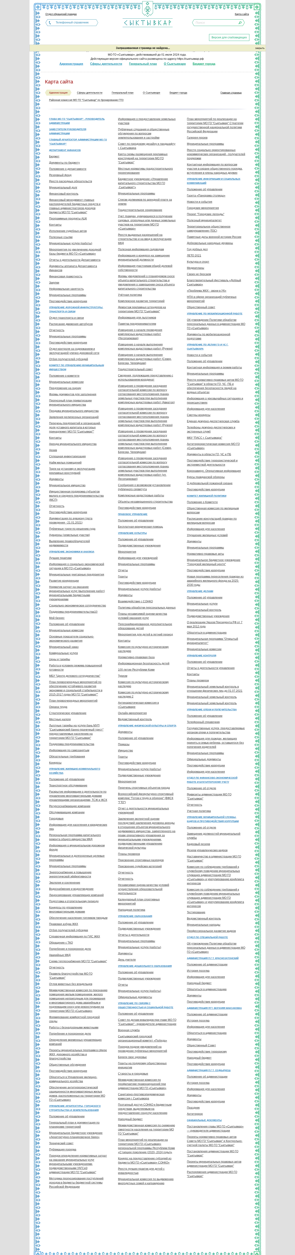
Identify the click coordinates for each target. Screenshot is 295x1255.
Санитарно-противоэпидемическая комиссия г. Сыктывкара (141, 1096)
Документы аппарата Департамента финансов (73, 268)
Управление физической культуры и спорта (147, 725)
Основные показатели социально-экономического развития (71, 638)
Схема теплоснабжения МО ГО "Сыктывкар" (78, 961)
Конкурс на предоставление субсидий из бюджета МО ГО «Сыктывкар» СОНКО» (144, 1160)
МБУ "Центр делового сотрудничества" (74, 675)
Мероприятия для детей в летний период (145, 634)
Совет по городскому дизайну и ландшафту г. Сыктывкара (146, 146)
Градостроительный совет (135, 369)
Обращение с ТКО (61, 942)
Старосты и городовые (133, 1073)
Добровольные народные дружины (210, 243)
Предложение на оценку (65, 388)
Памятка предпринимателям (137, 323)
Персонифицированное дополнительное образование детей (145, 626)
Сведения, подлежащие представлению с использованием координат (145, 377)
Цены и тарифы (59, 659)
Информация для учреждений (138, 558)
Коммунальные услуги (63, 653)
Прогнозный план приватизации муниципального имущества (70, 402)
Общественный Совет (201, 1045)
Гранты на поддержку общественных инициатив (142, 1065)
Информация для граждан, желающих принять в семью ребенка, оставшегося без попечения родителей (215, 742)
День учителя (127, 959)
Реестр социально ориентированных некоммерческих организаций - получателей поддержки (216, 154)
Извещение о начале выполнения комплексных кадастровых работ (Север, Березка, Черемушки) (145, 359)
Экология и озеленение (64, 882)
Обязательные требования (67, 756)
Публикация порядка (62, 1149)
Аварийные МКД (60, 955)
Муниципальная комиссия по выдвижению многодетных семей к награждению (146, 1181)
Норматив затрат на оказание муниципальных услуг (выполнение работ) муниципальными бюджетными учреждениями (77, 593)
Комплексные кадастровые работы (141, 495)
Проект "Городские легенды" (205, 214)
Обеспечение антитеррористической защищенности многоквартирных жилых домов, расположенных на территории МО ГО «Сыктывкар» (77, 1093)
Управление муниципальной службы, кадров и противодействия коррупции (213, 819)
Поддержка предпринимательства (71, 744)
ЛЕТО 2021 (194, 255)
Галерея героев (197, 137)
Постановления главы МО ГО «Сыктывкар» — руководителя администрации (215, 1128)
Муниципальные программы (67, 295)
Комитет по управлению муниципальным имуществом (76, 367)
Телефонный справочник (72, 22)
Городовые (56, 818)
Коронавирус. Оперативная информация (214, 470)
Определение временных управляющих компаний (75, 1042)
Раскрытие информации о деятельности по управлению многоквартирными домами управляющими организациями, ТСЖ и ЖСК (78, 796)
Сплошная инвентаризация (67, 456)
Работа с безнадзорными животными (73, 1027)
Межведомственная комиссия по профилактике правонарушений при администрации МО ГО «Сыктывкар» (142, 1084)
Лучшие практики (60, 558)
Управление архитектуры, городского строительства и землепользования (75, 1108)
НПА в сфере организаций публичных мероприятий (211, 299)
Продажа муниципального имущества (74, 411)
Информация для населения (206, 408)
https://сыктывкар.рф (190, 58)
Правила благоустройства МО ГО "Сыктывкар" (70, 975)
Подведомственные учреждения (139, 545)
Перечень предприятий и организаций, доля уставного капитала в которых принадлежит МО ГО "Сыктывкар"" (75, 427)
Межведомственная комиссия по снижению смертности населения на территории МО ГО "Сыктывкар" (146, 1129)
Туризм (122, 675)
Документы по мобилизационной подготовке (208, 336)
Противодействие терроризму (207, 1051)
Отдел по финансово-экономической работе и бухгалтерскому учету (212, 780)
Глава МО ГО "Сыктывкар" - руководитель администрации (77, 121)
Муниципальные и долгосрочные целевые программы (77, 858)
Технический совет (61, 1143)
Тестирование (196, 912)
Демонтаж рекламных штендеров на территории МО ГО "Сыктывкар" (142, 309)
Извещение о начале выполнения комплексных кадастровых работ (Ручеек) (145, 346)
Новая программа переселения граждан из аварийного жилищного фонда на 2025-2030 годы (215, 580)
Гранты (123, 576)
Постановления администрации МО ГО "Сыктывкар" (212, 1153)
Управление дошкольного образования (145, 966)
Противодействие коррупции (68, 301)
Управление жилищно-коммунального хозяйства (74, 771)
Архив (53, 450)
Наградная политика (131, 909)
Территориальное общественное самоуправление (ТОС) (208, 228)
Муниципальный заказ (64, 647)
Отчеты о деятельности (133, 934)
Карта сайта (242, 14)
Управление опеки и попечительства (212, 709)
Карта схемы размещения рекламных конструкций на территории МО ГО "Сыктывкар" (143, 158)
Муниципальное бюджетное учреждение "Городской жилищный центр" (213, 562)
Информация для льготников (137, 317)
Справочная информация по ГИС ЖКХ (74, 936)
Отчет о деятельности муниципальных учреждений (143, 810)
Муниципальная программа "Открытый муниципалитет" (212, 641)
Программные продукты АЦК (68, 218)
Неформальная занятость (66, 288)
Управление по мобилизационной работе (214, 313)
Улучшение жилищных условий (207, 535)
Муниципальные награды (203, 924)
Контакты (55, 224)
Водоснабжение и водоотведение (71, 889)
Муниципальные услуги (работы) (70, 243)
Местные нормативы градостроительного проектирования (145, 170)
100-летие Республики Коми (136, 669)
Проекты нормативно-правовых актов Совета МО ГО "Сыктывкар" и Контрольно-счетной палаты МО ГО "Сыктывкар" (214, 1141)
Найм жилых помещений (65, 462)
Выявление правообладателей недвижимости (69, 543)
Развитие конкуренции (64, 580)
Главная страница (231, 92)
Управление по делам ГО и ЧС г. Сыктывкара (207, 346)
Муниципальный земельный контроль (212, 697)
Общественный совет (201, 307)
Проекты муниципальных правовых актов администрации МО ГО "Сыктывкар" (214, 1163)
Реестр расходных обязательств (70, 181)
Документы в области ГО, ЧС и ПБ (209, 454)
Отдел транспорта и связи (66, 317)
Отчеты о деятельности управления (211, 668)
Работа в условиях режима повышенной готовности (75, 667)
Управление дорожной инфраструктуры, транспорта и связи (76, 309)
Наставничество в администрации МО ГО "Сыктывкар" (214, 858)
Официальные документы (135, 997)
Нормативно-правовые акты (205, 553)
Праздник (193, 1107)
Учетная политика (199, 811)
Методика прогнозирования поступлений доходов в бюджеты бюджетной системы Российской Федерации (76, 1182)
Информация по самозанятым (69, 750)
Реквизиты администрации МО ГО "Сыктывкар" (209, 796)
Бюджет (54, 156)
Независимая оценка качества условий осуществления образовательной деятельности (143, 889)
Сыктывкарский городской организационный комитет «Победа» (142, 1038)
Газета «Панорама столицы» (206, 195)
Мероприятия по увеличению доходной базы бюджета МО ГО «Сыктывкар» (75, 251)
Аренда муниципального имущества (73, 444)
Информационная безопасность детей (143, 663)
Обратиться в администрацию (207, 632)
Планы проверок (129, 854)
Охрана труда (58, 707)
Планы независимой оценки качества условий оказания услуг (142, 616)
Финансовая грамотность (65, 276)
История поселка (198, 970)
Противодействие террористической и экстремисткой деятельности (212, 462)
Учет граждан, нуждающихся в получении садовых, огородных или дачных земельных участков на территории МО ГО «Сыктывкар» (147, 222)
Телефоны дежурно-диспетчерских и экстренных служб (211, 429)
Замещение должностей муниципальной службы (213, 836)
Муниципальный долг (63, 187)
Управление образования (135, 916)
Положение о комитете (64, 375)
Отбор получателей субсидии (68, 930)
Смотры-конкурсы (198, 415)
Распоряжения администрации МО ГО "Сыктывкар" (212, 1174)
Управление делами (200, 591)
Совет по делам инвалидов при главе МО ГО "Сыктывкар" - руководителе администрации (147, 1022)
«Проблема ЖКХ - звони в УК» (206, 290)
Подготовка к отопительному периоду (74, 901)
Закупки (54, 282)
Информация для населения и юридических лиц (78, 827)
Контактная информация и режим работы (214, 367)
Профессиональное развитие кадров (211, 931)
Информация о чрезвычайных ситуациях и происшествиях (215, 400)
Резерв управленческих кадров (207, 850)
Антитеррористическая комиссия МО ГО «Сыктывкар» (213, 446)
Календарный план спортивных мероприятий (139, 901)
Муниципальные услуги (202, 603)
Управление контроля (201, 655)
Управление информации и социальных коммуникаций (213, 181)
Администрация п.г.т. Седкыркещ (208, 1070)
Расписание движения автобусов (71, 324)
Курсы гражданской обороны (206, 477)
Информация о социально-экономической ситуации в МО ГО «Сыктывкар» (76, 566)
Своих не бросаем (199, 274)
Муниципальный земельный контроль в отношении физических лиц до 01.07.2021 (214, 688)
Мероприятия (127, 551)
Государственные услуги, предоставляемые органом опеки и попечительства (216, 730)
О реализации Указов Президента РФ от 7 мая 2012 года (214, 624)
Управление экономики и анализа (71, 551)
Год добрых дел (197, 249)
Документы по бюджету (64, 162)
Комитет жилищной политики (206, 496)
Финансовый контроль (63, 193)
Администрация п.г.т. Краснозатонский (213, 958)
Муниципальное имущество (67, 485)
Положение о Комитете (202, 502)
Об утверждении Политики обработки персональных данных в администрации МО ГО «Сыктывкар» (216, 324)
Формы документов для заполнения (72, 394)
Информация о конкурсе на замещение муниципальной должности (144, 257)
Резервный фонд (60, 175)
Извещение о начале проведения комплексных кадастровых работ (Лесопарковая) (140, 334)
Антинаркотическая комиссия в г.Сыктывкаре (138, 705)
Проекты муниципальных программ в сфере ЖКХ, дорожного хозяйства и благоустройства (78, 1054)
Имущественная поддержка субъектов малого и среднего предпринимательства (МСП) (76, 495)
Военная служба (129, 1030)
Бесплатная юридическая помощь (140, 526)
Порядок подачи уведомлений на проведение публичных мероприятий (142, 1049)
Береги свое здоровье (132, 1057)
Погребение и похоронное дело (70, 948)
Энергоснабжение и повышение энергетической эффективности (70, 874)
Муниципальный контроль (204, 610)
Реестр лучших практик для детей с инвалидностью (141, 1171)
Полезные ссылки (61, 237)
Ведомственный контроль (135, 719)
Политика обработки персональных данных (147, 607)
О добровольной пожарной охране (210, 483)
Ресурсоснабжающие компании (69, 806)
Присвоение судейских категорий (140, 866)
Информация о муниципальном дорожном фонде (77, 847)
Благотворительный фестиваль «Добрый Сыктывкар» (214, 282)
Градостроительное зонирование (140, 210)
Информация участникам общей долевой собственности (145, 268)
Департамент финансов (65, 150)
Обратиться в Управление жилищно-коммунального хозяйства (73, 1079)
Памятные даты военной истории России (214, 237)
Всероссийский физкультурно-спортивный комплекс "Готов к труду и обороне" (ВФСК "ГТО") (146, 798)
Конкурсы (55, 762)
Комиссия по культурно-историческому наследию (143, 649)
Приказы (124, 744)
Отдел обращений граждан (61, 14)
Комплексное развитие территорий (141, 301)
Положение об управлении (67, 624)
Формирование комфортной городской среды (74, 1019)
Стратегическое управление (67, 713)
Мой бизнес (57, 618)
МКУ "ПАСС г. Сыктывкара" (204, 437)
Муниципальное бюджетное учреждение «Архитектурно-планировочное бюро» (76, 1135)
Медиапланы (195, 268)
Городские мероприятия (203, 208)
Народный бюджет (130, 1119)
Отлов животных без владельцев (70, 984)
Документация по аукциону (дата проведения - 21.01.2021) (70, 520)
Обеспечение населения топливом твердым (78, 917)
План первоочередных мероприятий (73, 700)
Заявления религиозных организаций (74, 417)
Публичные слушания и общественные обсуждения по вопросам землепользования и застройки (143, 133)
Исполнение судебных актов (68, 231)
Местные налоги (60, 719)
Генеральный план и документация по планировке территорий (74, 1124)
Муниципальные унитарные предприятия (76, 574)
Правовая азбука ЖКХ (63, 924)
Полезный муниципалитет (204, 220)
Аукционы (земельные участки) (69, 535)
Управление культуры (132, 533)
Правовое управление (133, 514)
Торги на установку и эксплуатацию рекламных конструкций (72, 471)
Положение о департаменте (67, 169)
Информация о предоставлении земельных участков (147, 121)
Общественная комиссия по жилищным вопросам (213, 510)
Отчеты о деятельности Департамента (74, 260)
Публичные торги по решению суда (72, 528)
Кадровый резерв (198, 844)
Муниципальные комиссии (66, 382)
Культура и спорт (198, 261)
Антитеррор (195, 1114)
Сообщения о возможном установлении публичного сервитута (144, 487)
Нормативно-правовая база (136, 657)
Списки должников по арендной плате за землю (145, 201)
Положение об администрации (207, 964)
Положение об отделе (201, 788)
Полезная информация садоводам (141, 249)
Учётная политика (130, 294)
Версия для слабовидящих (229, 37)
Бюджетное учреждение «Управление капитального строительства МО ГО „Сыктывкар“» (143, 183)
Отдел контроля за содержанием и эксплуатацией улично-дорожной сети (74, 351)
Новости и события (199, 201)
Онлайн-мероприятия (132, 713)
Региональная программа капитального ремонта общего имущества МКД (75, 837)
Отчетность (56, 330)
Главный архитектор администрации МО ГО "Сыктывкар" (78, 141)
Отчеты (123, 570)
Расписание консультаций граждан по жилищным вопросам (212, 520)
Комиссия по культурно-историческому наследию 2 (143, 694)
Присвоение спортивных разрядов (141, 860)
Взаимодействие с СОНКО (135, 601)
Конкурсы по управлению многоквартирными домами (67, 909)
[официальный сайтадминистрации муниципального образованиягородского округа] (147, 22)
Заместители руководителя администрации (67, 131)
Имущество (125, 750)
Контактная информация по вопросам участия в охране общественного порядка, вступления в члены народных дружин (215, 168)
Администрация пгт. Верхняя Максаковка (214, 1008)
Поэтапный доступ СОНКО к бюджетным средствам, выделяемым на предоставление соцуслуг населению (144, 1109)
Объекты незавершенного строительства (145, 501)
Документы (56, 479)
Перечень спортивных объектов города (144, 787)
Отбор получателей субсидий (68, 359)
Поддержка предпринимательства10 (73, 611)
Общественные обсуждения (67, 1064)
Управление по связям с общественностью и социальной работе (145, 1005)
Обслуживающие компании (67, 812)
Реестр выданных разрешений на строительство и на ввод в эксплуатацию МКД (144, 239)
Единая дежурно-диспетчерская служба (213, 421)
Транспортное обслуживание (68, 785)
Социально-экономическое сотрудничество (77, 605)
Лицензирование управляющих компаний (76, 895)
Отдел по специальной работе (207, 937)
